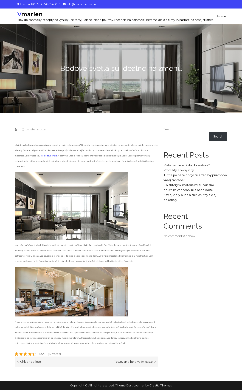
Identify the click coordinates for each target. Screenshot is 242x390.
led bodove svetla (49, 156)
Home (221, 16)
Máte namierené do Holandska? (187, 165)
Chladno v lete (30, 361)
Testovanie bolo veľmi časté (133, 361)
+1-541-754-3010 (50, 4)
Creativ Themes (161, 385)
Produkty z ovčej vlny (179, 170)
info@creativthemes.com (83, 4)
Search (168, 129)
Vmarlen (30, 14)
